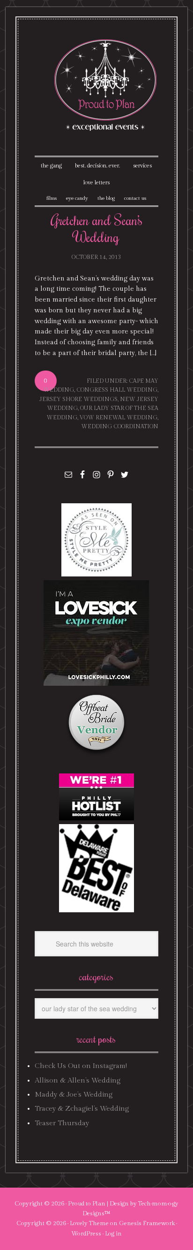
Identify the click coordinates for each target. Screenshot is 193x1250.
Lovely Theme (89, 1223)
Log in (113, 1233)
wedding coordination (119, 426)
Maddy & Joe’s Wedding (73, 1094)
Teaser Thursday (62, 1123)
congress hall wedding (116, 389)
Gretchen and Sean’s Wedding (96, 228)
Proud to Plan (86, 1203)
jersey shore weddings (78, 399)
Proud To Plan (106, 85)
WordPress (86, 1233)
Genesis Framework (147, 1223)
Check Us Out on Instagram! (81, 1066)
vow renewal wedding (118, 417)
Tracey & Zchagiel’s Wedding (82, 1109)
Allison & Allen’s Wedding (77, 1080)
